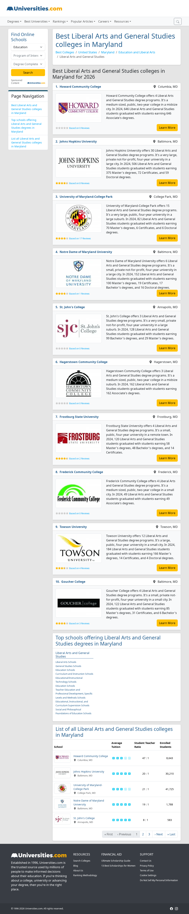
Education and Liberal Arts (136, 52)
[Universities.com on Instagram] (176, 908)
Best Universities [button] (36, 21)
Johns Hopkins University (78, 141)
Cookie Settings (148, 875)
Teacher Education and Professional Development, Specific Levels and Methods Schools (74, 693)
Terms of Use (147, 870)
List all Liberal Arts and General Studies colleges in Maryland (26, 142)
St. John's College (72, 307)
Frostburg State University (79, 417)
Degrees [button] (13, 21)
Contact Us (145, 860)
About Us (78, 870)
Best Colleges (65, 52)
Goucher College (73, 582)
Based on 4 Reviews (79, 568)
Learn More (167, 128)
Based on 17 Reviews (80, 238)
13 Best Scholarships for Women (118, 865)
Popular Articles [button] (82, 21)
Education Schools (65, 670)
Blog (75, 865)
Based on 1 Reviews (79, 293)
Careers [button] (103, 21)
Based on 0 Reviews (79, 128)
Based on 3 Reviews (79, 623)
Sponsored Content (16, 81)
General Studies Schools (68, 666)
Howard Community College (80, 87)
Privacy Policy (147, 865)
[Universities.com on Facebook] (171, 908)
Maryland (107, 52)
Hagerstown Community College (83, 362)
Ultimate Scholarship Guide (115, 860)
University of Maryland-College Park (86, 197)
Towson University (73, 527)
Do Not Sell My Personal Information (159, 880)
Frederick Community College (81, 472)
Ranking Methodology (85, 875)
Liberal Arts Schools (66, 662)
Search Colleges (81, 860)
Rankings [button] (59, 21)
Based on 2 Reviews (79, 458)
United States (87, 52)
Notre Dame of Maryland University (86, 252)
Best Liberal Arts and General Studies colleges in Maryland (26, 109)
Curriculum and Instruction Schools (74, 673)
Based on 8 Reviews (79, 183)
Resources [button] (121, 21)
